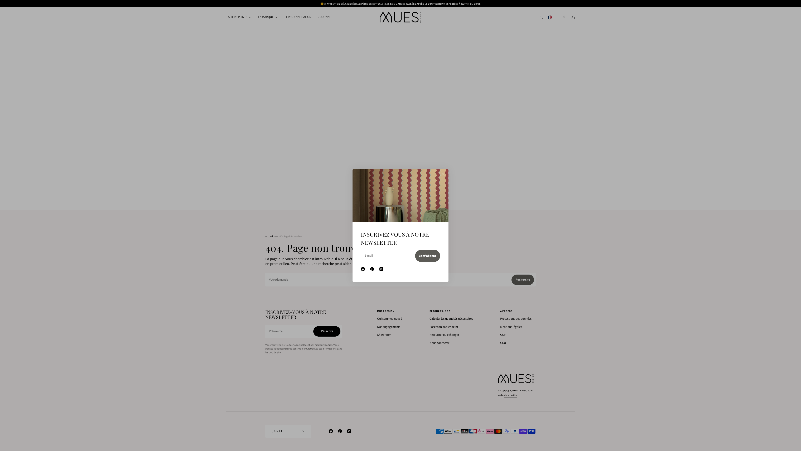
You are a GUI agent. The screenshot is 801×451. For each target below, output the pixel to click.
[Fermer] (443, 174)
